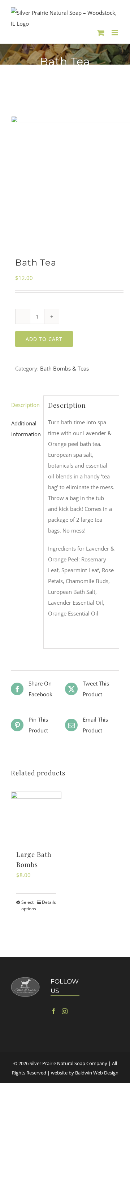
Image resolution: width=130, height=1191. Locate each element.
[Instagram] (65, 1011)
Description (25, 404)
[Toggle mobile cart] (100, 32)
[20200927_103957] (65, 177)
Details (49, 902)
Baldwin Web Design (96, 1072)
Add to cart (44, 339)
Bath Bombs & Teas (64, 368)
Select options (28, 905)
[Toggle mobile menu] (115, 32)
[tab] (25, 404)
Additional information (25, 429)
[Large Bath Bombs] (36, 817)
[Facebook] (53, 1011)
